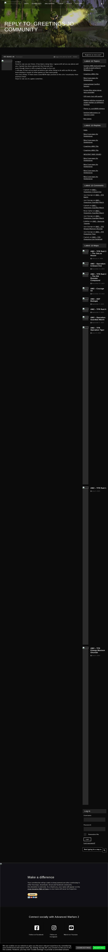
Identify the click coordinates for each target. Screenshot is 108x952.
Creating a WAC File (91, 74)
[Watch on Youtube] (71, 927)
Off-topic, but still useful (93, 96)
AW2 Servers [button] (50, 3)
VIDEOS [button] (69, 3)
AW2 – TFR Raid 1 (98, 488)
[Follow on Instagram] (54, 927)
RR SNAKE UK (9, 57)
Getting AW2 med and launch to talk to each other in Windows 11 (94, 68)
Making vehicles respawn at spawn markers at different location (94, 102)
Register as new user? (93, 55)
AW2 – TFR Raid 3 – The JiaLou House (98, 253)
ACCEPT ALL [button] (99, 948)
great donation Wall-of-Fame (38, 889)
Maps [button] (26, 3)
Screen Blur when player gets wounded (93, 91)
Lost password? (89, 843)
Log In (87, 839)
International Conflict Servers (92, 85)
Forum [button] (60, 3)
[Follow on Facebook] (37, 927)
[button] (102, 4)
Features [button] (79, 3)
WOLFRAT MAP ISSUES (92, 154)
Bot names (88, 119)
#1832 (75, 57)
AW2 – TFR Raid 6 (98, 309)
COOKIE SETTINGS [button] (83, 948)
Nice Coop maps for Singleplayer (91, 79)
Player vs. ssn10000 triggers (94, 108)
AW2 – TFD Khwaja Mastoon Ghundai (97, 650)
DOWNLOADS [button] (37, 3)
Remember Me (93, 834)
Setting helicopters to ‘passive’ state (92, 114)
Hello (85, 130)
